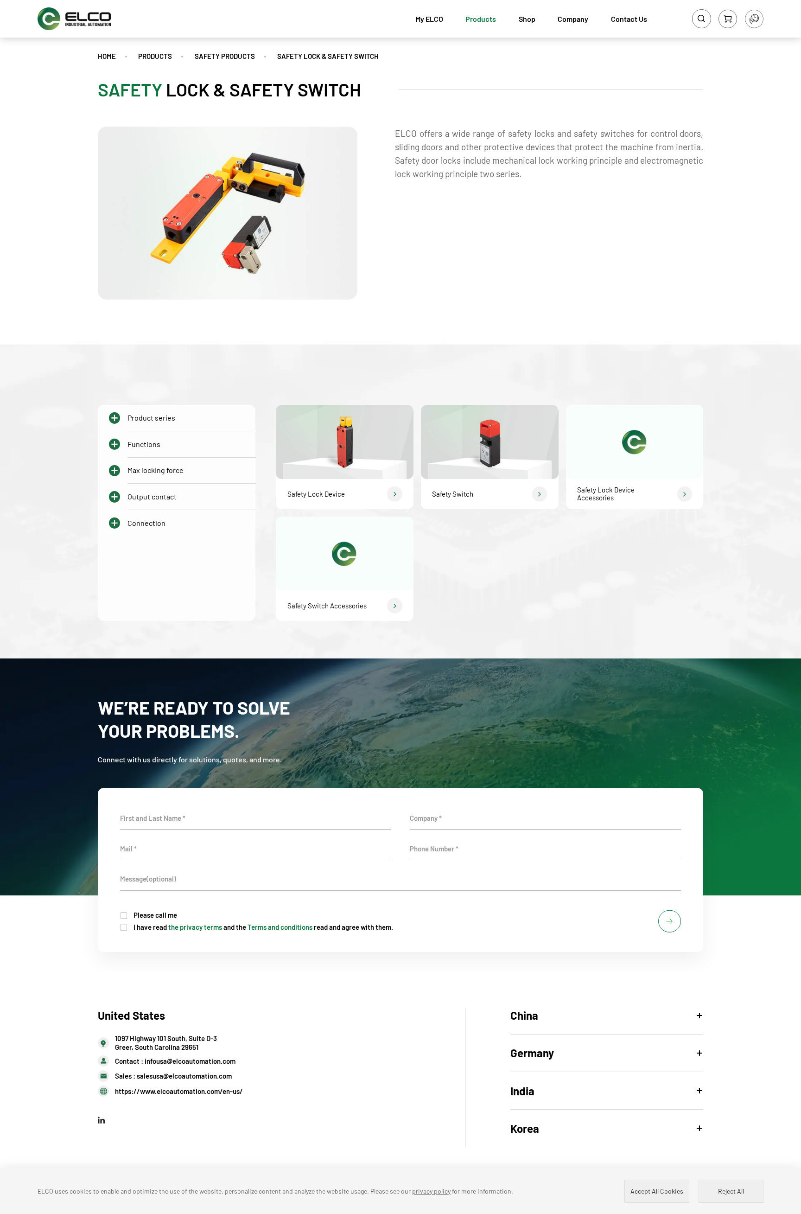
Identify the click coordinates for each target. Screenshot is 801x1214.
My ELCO (429, 18)
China (524, 1015)
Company (573, 18)
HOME (107, 56)
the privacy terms (195, 927)
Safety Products (225, 56)
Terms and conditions (280, 927)
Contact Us (629, 18)
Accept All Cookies (656, 1191)
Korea (524, 1128)
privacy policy (431, 1191)
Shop (527, 18)
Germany (532, 1053)
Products (480, 18)
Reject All (731, 1191)
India (522, 1091)
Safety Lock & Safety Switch (328, 56)
